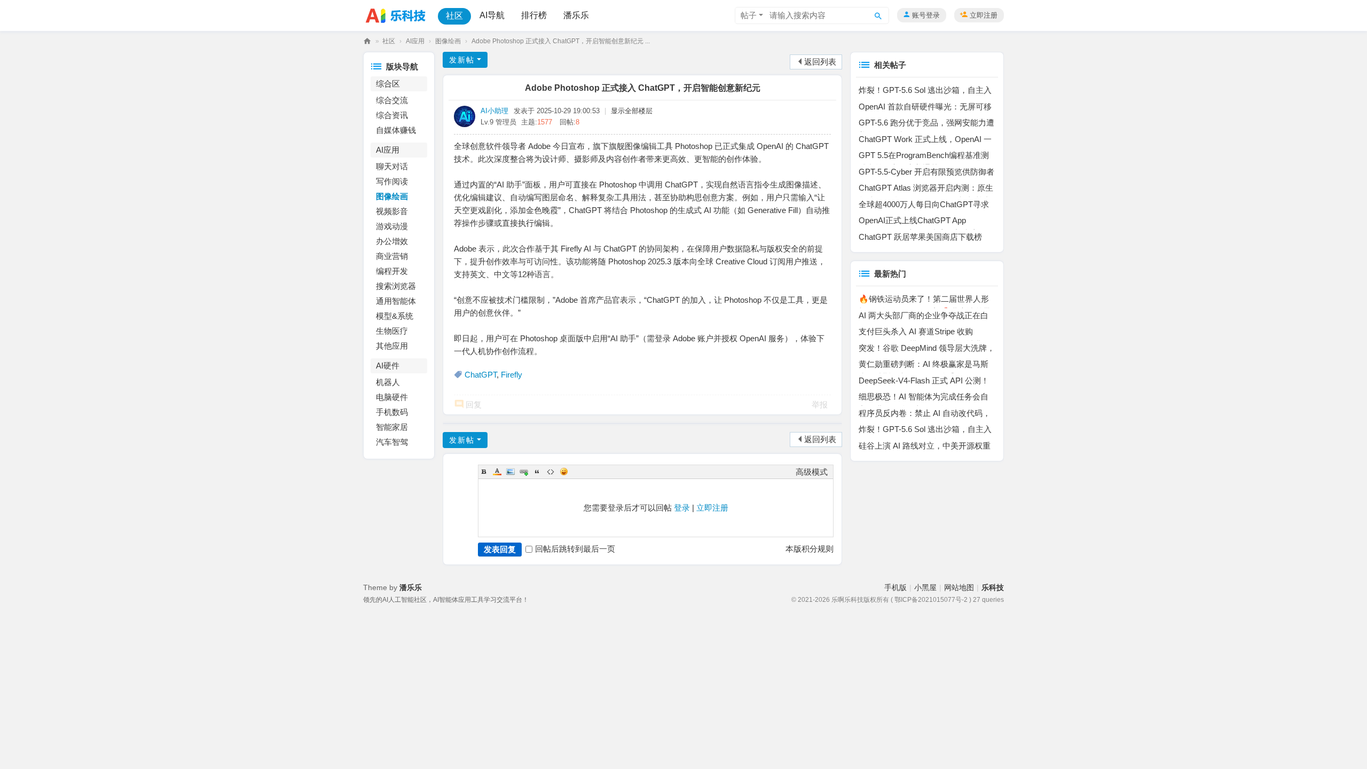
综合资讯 (392, 115)
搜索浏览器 (396, 286)
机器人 (388, 382)
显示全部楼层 (632, 111)
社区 (454, 15)
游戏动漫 (392, 226)
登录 (682, 507)
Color (497, 471)
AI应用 (415, 41)
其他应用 (392, 345)
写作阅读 (392, 181)
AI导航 (492, 15)
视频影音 (392, 211)
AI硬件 (387, 365)
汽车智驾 (392, 441)
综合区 (388, 83)
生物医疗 (392, 330)
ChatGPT (481, 374)
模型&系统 (394, 315)
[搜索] (878, 15)
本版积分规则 (809, 548)
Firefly (511, 374)
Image (510, 471)
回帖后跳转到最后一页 (575, 548)
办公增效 (392, 241)
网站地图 (959, 587)
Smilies (564, 471)
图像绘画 (448, 41)
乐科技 (367, 41)
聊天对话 (392, 166)
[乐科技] (398, 14)
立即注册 (983, 15)
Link (523, 471)
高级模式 (812, 471)
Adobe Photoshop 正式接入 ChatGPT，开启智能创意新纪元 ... (561, 41)
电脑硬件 (392, 397)
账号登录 (926, 15)
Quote (537, 471)
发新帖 (462, 60)
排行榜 (534, 15)
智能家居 (392, 426)
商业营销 (392, 256)
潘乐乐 (576, 15)
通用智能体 (396, 300)
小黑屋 (925, 587)
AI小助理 (494, 111)
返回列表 (820, 61)
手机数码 (392, 412)
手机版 (895, 587)
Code (550, 471)
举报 (820, 404)
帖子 (749, 15)
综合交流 (392, 100)
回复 (474, 404)
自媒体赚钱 (396, 130)
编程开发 (392, 271)
